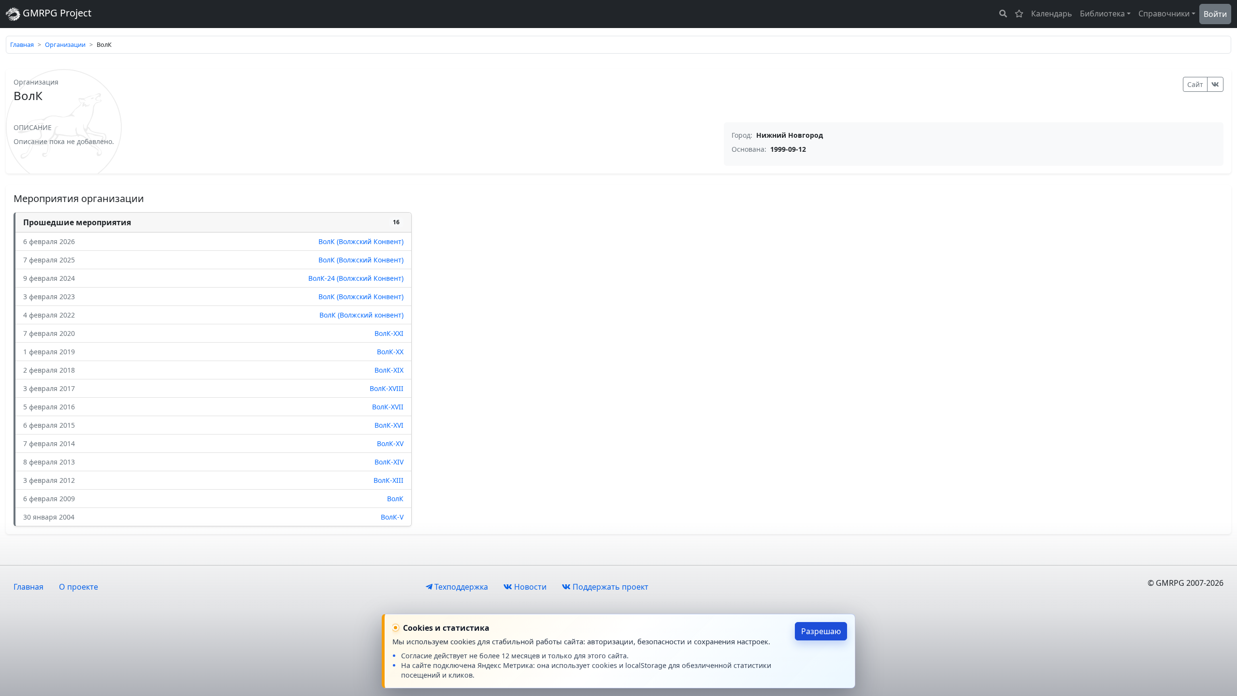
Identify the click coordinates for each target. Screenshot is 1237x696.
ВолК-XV (390, 443)
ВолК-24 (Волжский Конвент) (355, 278)
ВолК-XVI (388, 425)
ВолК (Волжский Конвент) (360, 241)
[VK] (1215, 84)
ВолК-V (392, 517)
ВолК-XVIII (386, 388)
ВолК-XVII (387, 406)
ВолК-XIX (388, 370)
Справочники (1164, 13)
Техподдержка (460, 586)
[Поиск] (1003, 13)
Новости (529, 586)
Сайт (1195, 84)
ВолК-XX (390, 351)
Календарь (1051, 13)
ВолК (395, 498)
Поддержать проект (609, 586)
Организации (65, 44)
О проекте (78, 586)
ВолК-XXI (388, 333)
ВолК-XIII (388, 480)
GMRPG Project (55, 12)
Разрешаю (821, 631)
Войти (1215, 14)
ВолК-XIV (388, 461)
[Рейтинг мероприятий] (1019, 13)
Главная (22, 44)
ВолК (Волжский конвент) (361, 314)
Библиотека (1102, 13)
